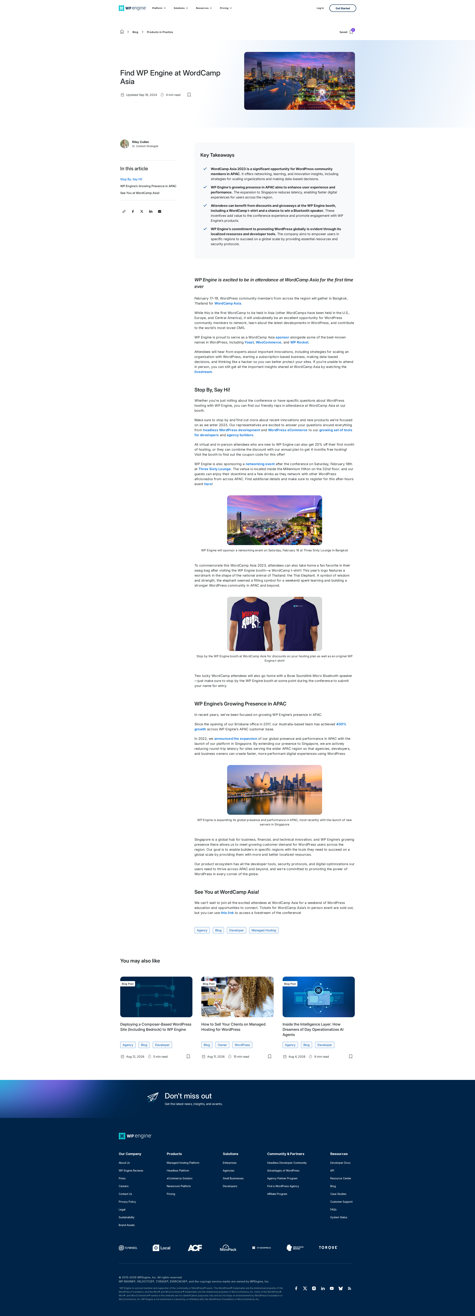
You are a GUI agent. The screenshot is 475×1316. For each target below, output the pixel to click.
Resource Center (340, 1178)
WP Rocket (299, 342)
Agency (202, 930)
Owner (222, 1045)
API (332, 1170)
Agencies (228, 1170)
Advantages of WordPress (283, 1170)
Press (122, 1178)
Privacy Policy (127, 1201)
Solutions (179, 8)
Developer (236, 930)
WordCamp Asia (227, 303)
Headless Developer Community (287, 1162)
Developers (230, 1186)
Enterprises (230, 1162)
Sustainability (127, 1217)
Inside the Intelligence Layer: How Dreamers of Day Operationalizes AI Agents (313, 1029)
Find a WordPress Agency (283, 1186)
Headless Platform (178, 1170)
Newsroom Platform (179, 1186)
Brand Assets (127, 1225)
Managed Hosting (264, 930)
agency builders (240, 435)
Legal (122, 1209)
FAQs (333, 1209)
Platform (157, 8)
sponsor (282, 337)
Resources (202, 8)
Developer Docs (340, 1162)
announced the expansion (235, 739)
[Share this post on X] (141, 211)
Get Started (343, 8)
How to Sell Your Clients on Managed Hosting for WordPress (233, 1027)
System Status (338, 1217)
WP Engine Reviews (131, 1170)
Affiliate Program (277, 1193)
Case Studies (338, 1193)
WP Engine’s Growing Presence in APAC (148, 186)
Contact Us (125, 1193)
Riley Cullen (140, 142)
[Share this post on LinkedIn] (150, 211)
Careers (124, 1186)
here (208, 484)
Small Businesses (233, 1178)
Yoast (249, 342)
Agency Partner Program (282, 1178)
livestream (203, 372)
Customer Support (341, 1201)
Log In (320, 8)
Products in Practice (160, 32)
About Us (124, 1162)
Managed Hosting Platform (183, 1162)
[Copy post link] (124, 211)
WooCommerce (268, 342)
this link (227, 913)
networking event (260, 464)
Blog (135, 32)
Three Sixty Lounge (215, 469)
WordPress (242, 1045)
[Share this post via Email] (159, 211)
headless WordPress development (231, 430)
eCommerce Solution (179, 1178)
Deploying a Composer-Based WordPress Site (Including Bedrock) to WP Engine (155, 1027)
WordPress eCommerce (288, 430)
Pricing (224, 8)
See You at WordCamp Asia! (140, 193)
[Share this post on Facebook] (133, 211)
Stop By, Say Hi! (131, 179)
